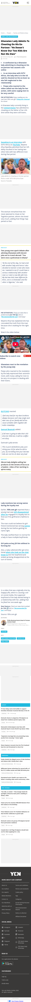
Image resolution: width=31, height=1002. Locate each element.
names (27, 526)
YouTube (16, 144)
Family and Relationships (20, 33)
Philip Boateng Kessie (21, 56)
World (3, 825)
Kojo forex (5, 641)
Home (3, 33)
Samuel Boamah (8, 429)
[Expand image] (29, 159)
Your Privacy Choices (17, 1001)
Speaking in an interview (11, 142)
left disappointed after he (15, 513)
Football (3, 731)
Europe (3, 722)
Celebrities (4, 713)
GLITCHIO (5, 411)
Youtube (4, 631)
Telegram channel (23, 99)
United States (10, 108)
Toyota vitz (20, 638)
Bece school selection (8, 638)
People (9, 33)
